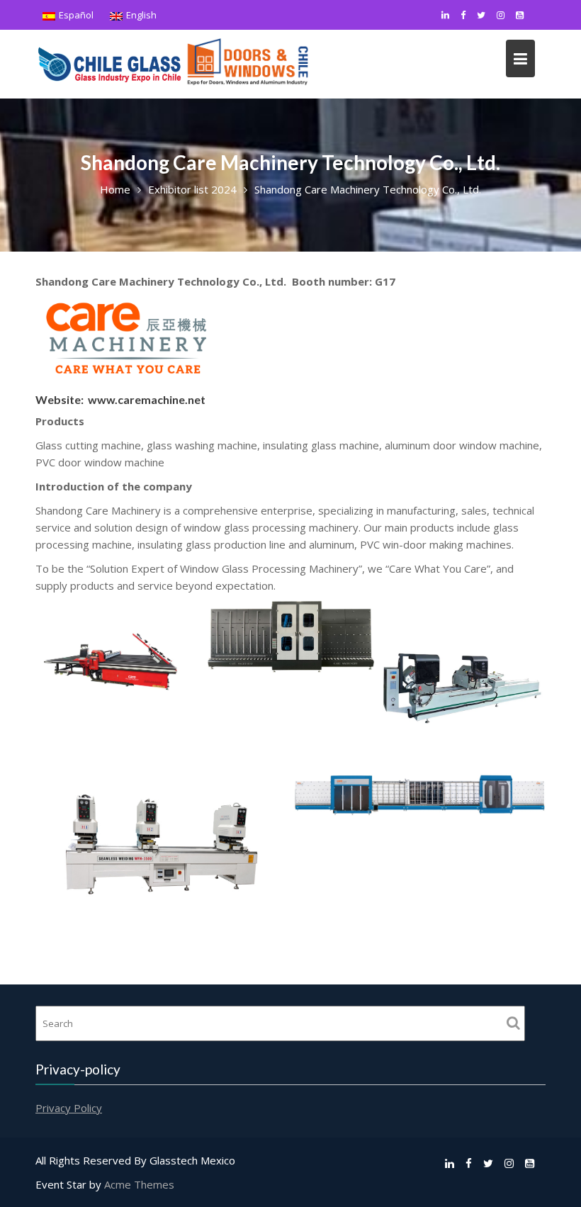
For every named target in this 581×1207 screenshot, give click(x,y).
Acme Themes (139, 1184)
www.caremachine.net (146, 399)
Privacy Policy (68, 1108)
